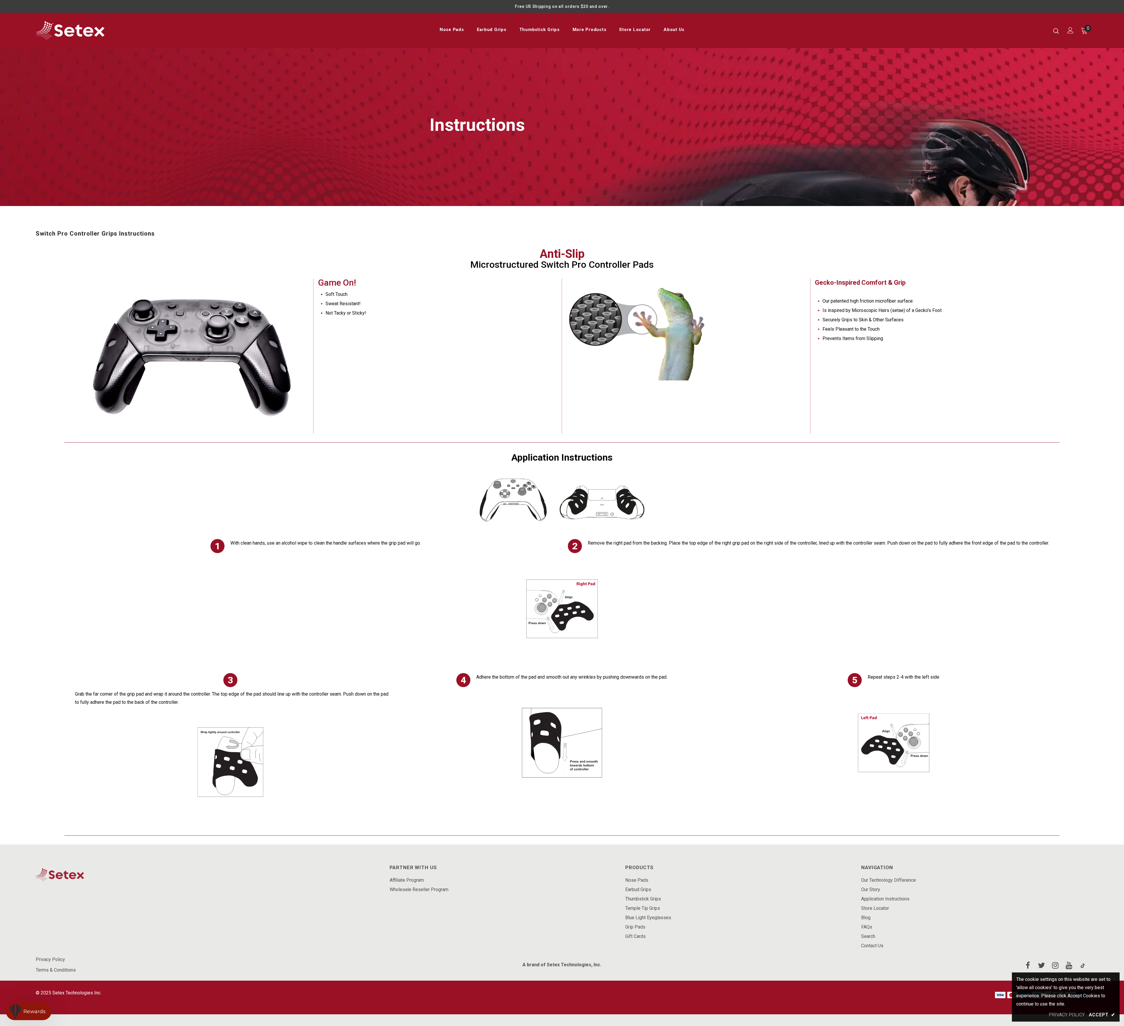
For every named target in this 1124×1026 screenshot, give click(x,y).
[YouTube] (1069, 965)
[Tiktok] (1082, 965)
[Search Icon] (1056, 31)
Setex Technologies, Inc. (574, 964)
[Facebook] (1027, 965)
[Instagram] (1055, 965)
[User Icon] (1070, 30)
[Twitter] (1041, 965)
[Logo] (70, 30)
